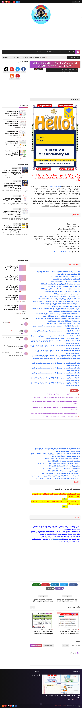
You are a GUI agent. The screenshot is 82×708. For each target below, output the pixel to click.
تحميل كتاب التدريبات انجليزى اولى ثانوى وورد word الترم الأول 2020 (59, 296)
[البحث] (3, 2)
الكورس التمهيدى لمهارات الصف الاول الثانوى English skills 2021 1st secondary (55, 301)
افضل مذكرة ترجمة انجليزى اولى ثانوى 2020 (66, 293)
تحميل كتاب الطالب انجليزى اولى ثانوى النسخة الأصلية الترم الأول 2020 (59, 298)
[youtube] (14, 2)
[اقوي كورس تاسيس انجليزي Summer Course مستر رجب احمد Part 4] (22, 113)
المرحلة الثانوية (38, 52)
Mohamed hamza (19, 337)
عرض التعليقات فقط (48, 645)
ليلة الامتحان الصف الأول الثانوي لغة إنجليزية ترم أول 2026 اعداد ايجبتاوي (60, 417)
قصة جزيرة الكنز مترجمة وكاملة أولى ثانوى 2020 (65, 276)
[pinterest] (9, 2)
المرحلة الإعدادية (50, 52)
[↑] (41, 704)
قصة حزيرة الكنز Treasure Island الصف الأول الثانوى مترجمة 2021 (60, 303)
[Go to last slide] (33, 607)
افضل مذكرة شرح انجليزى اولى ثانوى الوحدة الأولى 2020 (63, 286)
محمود (21, 330)
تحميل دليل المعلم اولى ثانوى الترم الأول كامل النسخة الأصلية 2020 (60, 284)
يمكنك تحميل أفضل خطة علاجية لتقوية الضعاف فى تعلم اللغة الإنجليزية (58, 271)
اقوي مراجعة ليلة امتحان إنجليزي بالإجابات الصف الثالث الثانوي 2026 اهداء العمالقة (15, 154)
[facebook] (19, 2)
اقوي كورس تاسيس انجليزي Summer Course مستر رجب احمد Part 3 (11, 123)
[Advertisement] (41, 37)
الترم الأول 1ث (63, 71)
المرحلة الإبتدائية (61, 52)
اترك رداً (20, 326)
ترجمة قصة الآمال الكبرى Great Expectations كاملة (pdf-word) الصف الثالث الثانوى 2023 (11, 172)
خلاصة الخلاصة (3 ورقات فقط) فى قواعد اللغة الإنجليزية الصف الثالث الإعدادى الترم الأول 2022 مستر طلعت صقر (12, 213)
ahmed (21, 345)
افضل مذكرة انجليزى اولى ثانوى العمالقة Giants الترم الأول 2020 (60, 289)
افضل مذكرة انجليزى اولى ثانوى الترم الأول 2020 (65, 281)
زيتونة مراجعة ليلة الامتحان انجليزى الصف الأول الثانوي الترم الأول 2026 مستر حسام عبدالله (55, 398)
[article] (43, 598)
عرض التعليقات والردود (35, 645)
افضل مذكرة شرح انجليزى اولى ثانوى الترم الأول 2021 (64, 306)
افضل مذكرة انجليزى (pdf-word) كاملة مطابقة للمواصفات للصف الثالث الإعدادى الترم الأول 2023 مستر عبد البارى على (12, 186)
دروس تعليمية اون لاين (54, 186)
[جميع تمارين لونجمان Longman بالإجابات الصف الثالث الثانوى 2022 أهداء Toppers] (25, 198)
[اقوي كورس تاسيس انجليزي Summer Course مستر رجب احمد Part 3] (22, 123)
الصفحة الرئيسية (76, 2)
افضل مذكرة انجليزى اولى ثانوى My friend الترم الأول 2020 (62, 291)
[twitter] (17, 2)
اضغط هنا (65, 499)
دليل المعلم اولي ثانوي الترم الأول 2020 (68, 274)
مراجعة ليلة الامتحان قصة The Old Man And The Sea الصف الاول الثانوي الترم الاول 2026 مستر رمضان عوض (55, 408)
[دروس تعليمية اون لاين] (41, 14)
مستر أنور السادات (19, 352)
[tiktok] (11, 2)
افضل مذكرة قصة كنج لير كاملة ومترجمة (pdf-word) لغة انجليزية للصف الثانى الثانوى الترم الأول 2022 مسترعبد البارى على (11, 228)
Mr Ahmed (77, 700)
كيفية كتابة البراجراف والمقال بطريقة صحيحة (66, 279)
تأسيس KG (71, 52)
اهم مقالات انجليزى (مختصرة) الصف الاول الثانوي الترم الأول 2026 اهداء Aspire (58, 394)
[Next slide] (31, 607)
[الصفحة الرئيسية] (77, 52)
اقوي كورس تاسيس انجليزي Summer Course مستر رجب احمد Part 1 (11, 143)
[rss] (6, 2)
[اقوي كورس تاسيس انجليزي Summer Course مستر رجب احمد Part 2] (22, 133)
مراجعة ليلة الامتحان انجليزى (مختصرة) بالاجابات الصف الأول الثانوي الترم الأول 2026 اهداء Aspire (54, 413)
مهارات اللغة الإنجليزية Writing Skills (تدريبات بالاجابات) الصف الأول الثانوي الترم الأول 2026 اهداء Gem (54, 402)
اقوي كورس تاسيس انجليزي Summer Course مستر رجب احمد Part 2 (11, 133)
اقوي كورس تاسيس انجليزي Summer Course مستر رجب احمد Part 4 (46, 57)
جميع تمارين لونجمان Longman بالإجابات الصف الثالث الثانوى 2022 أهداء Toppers (12, 200)
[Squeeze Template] (79, 706)
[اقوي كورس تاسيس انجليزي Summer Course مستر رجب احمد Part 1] (22, 143)
